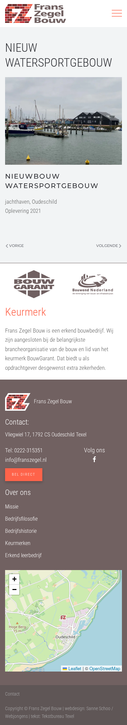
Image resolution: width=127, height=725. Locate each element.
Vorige (16, 245)
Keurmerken (17, 543)
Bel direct (24, 474)
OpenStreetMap (104, 668)
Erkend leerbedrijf (23, 555)
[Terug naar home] (35, 13)
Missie (11, 506)
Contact (12, 694)
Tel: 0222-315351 (24, 450)
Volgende (107, 245)
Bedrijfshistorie (21, 531)
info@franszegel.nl (26, 459)
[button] (117, 13)
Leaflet (74, 668)
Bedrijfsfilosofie (21, 519)
